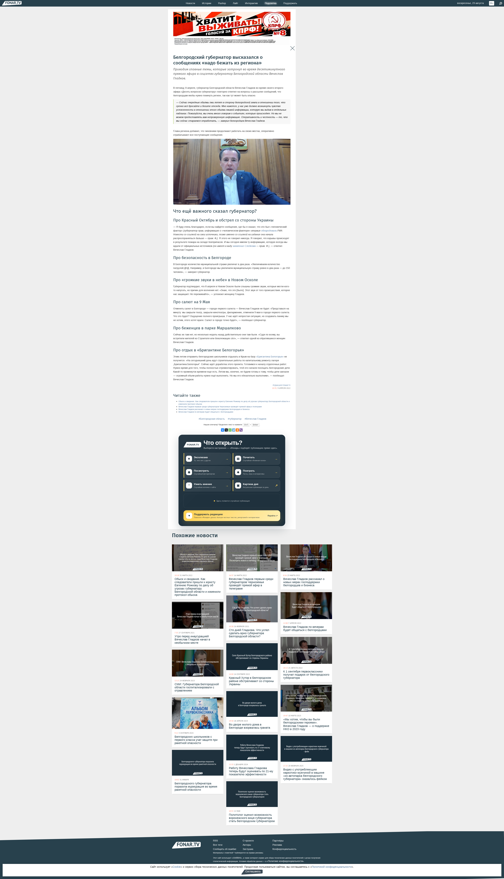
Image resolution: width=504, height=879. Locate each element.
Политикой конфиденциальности (332, 867)
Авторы (247, 844)
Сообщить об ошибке (224, 849)
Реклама (277, 844)
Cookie (177, 867)
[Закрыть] (292, 48)
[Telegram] (233, 430)
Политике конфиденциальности (285, 861)
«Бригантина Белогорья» (270, 356)
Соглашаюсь (253, 871)
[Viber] (241, 430)
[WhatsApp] (230, 430)
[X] (226, 430)
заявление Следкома (244, 246)
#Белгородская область (212, 418)
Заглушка (248, 849)
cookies (237, 857)
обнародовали (269, 230)
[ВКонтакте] (222, 430)
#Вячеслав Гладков (255, 418)
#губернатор (235, 418)
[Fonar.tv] (12, 3)
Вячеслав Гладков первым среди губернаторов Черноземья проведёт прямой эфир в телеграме (220, 406)
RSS (215, 840)
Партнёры (278, 840)
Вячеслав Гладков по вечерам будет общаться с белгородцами (205, 412)
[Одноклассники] (237, 430)
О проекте (248, 840)
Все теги (217, 844)
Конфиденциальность (284, 849)
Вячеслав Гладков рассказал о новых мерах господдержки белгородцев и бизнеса (214, 409)
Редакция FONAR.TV (281, 385)
